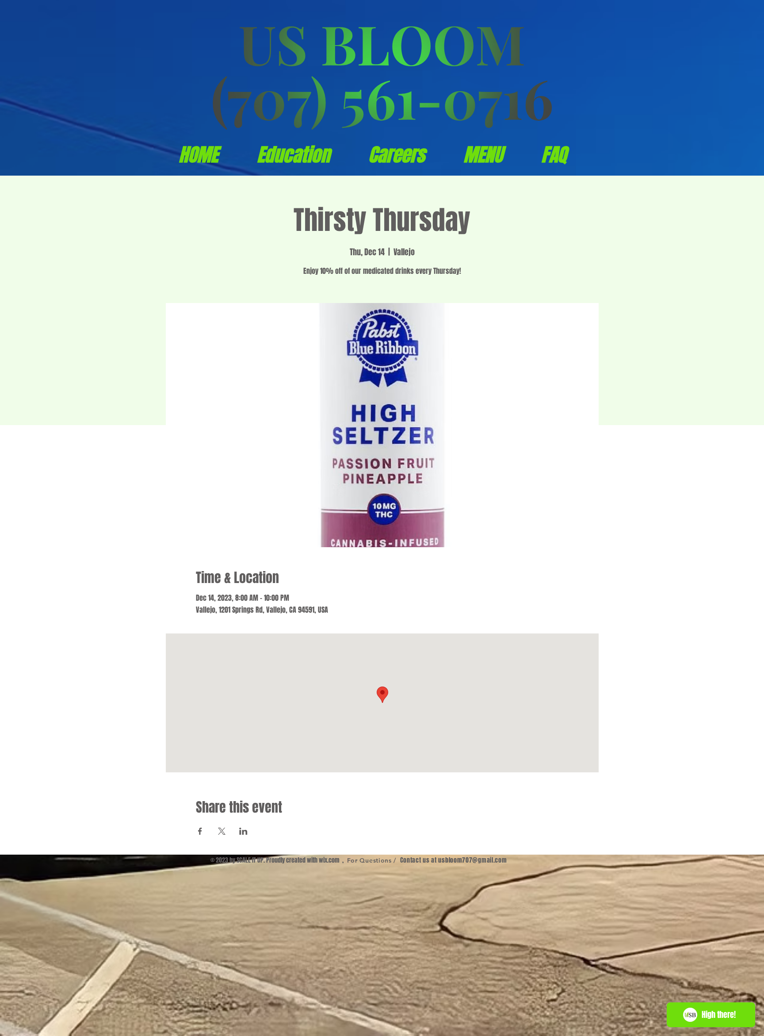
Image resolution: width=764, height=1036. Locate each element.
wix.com (329, 860)
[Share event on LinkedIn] (243, 831)
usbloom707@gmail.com (472, 860)
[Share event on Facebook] (200, 831)
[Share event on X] (222, 831)
